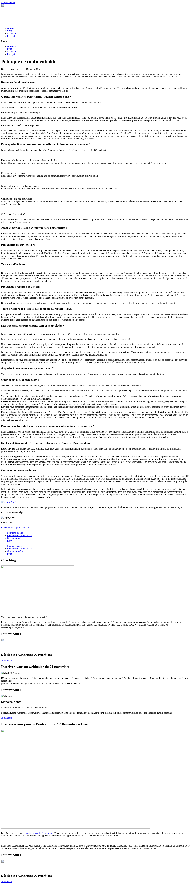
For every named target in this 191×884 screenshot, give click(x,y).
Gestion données (15, 538)
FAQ (9, 30)
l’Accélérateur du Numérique (38, 833)
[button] (95, 41)
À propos (11, 28)
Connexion (12, 33)
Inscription (12, 36)
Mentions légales (15, 532)
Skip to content (8, 2)
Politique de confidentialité (19, 535)
